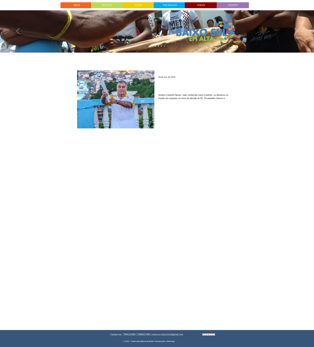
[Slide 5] (161, 46)
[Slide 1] (149, 46)
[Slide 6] (155, 46)
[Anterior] (18, 31)
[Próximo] (296, 31)
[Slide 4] (152, 46)
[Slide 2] (158, 46)
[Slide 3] (164, 46)
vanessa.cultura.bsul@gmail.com (167, 334)
